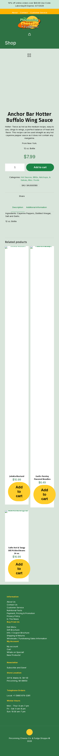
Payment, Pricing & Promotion (21, 613)
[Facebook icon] (28, 745)
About (15, 12)
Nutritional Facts (14, 610)
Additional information (36, 207)
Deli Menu (11, 627)
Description (17, 207)
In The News (13, 619)
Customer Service (38, 12)
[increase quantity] (21, 167)
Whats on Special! (15, 652)
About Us (11, 602)
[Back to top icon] (29, 732)
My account (12, 646)
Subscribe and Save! (16, 667)
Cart (9, 649)
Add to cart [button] (19, 491)
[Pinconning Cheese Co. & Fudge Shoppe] (29, 22)
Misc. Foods (33, 180)
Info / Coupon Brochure (18, 632)
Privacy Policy (13, 616)
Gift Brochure (13, 630)
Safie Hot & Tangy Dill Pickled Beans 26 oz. (16, 551)
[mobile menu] (54, 20)
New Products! (14, 655)
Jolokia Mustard (16, 476)
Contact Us (12, 604)
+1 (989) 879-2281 (21, 695)
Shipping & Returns (16, 635)
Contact (24, 12)
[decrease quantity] (8, 167)
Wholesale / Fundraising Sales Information (27, 638)
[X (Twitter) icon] (31, 745)
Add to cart (40, 167)
